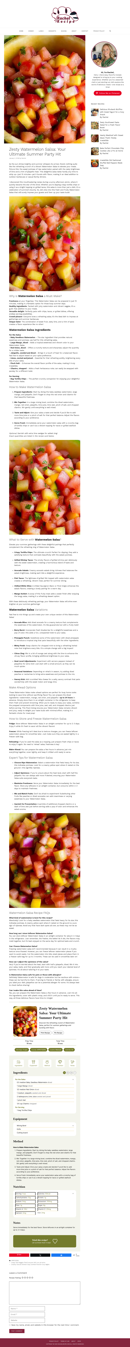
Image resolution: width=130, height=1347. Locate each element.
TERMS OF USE (65, 1341)
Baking (64, 31)
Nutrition (60, 1065)
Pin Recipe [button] (58, 1033)
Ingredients (18, 1065)
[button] (73, 1079)
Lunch (41, 31)
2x (68, 1072)
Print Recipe (45, 1033)
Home (21, 31)
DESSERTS (52, 31)
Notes (72, 1065)
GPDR (79, 1341)
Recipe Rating (15, 1278)
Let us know (36, 1243)
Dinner (31, 31)
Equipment (33, 1065)
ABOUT (74, 31)
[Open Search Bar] (110, 31)
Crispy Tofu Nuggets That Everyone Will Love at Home (28, 1262)
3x (71, 1072)
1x (64, 1072)
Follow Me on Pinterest (109, 93)
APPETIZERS (15, 1260)
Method (47, 1065)
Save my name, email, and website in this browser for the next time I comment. (45, 1325)
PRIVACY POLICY (98, 31)
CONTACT (85, 31)
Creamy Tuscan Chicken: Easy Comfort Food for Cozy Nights (30, 1264)
